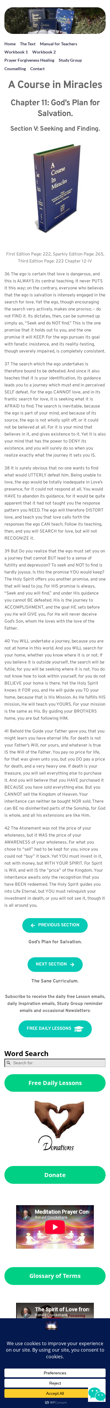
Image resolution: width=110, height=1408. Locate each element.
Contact (37, 68)
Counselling (15, 68)
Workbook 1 (16, 51)
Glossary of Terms (55, 1276)
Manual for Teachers (58, 43)
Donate (55, 1175)
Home (10, 43)
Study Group (70, 60)
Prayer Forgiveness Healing (29, 60)
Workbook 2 (44, 51)
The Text (27, 43)
